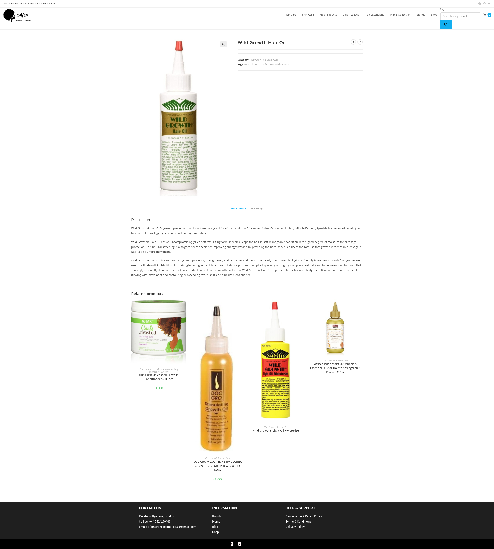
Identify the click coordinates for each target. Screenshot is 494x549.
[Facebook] (232, 544)
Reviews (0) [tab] (257, 208)
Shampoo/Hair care (158, 371)
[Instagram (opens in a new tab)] (488, 4)
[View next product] (360, 42)
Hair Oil (248, 64)
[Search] (446, 24)
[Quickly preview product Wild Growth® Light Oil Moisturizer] (303, 306)
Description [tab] (238, 208)
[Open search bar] (442, 10)
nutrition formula (264, 64)
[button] (223, 44)
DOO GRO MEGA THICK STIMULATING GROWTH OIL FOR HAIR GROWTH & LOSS (217, 466)
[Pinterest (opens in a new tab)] (484, 4)
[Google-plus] (247, 544)
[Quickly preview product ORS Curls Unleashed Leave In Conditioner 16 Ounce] (185, 306)
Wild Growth (282, 64)
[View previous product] (353, 42)
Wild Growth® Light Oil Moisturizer (276, 430)
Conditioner (145, 369)
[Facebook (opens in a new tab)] (479, 4)
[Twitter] (239, 544)
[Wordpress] (254, 544)
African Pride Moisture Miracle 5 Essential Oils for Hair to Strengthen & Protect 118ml (335, 368)
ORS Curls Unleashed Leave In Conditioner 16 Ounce (158, 377)
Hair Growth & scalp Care (264, 59)
